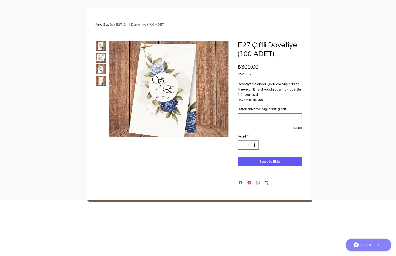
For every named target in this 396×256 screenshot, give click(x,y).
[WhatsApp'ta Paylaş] (258, 182)
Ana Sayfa (104, 24)
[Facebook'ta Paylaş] (240, 182)
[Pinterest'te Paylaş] (249, 182)
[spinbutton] (248, 145)
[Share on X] (267, 182)
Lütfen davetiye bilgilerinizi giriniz (263, 109)
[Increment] (255, 145)
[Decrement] (241, 145)
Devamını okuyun (250, 100)
